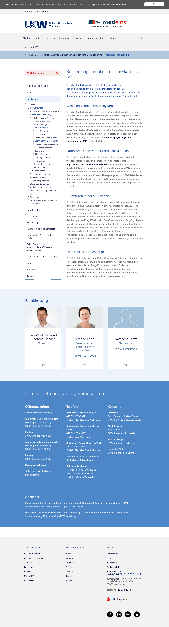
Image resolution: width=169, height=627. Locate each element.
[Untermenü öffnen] (26, 103)
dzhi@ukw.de (82, 436)
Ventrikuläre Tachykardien (46, 141)
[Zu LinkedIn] (137, 614)
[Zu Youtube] (128, 614)
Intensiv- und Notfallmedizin (41, 228)
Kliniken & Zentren (51, 54)
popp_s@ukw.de (125, 443)
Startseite (33, 54)
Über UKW (29, 576)
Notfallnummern (36, 73)
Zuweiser (28, 562)
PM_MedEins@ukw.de (87, 419)
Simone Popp (84, 339)
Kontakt (69, 576)
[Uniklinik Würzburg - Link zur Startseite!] (48, 23)
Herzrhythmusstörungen (42, 114)
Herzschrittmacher (41, 164)
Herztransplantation (40, 180)
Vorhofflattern (41, 134)
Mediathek (70, 562)
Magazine (70, 558)
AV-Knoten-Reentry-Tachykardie (43, 149)
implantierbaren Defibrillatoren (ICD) (86, 164)
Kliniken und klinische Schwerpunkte (83, 54)
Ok (154, 4)
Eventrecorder (39, 160)
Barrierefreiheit (113, 567)
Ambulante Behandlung (40, 187)
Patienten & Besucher (33, 558)
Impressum (112, 562)
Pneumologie (33, 222)
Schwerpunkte (36, 108)
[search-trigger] (143, 37)
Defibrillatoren (39, 167)
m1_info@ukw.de (84, 477)
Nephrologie (33, 216)
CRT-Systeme (39, 170)
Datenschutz (112, 554)
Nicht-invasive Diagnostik (44, 117)
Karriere (31, 263)
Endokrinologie (34, 209)
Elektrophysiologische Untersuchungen (43, 123)
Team (29, 92)
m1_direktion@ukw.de (128, 419)
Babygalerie (29, 580)
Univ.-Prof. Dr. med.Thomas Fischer (43, 337)
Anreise (31, 276)
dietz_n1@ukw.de (126, 452)
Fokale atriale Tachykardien (47, 144)
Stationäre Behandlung (40, 183)
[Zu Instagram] (119, 614)
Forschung (35, 197)
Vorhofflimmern (42, 131)
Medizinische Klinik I (117, 54)
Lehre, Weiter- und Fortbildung (43, 200)
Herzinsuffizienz (39, 177)
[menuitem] (36, 11)
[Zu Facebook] (110, 614)
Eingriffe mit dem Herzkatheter (45, 111)
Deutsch (35, 11)
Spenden (69, 571)
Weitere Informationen (114, 4)
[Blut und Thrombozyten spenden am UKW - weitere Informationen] (118, 598)
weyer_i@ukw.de (125, 433)
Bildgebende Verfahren (42, 174)
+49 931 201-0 (123, 589)
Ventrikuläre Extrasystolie (46, 137)
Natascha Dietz (126, 339)
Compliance (112, 558)
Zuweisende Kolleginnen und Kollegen (43, 192)
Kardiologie (32, 99)
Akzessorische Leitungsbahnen (42, 156)
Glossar (69, 567)
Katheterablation (40, 128)
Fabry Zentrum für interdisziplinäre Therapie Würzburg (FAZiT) (39, 247)
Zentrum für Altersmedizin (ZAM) (40, 236)
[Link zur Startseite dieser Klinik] (115, 23)
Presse (68, 554)
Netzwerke (35, 203)
